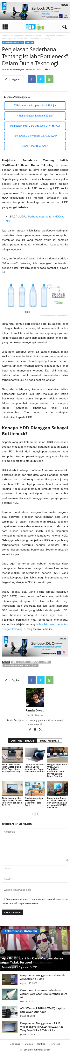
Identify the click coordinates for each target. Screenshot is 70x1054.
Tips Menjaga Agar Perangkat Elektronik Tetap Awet (34, 801)
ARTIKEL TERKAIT (22, 740)
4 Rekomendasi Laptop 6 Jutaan (35, 115)
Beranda (6, 35)
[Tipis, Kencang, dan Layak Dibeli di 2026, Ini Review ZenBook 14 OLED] (12, 788)
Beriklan (41, 1043)
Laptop (46, 662)
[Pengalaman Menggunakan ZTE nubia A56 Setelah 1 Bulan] (10, 979)
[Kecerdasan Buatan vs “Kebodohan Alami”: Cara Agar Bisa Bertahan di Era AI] (10, 994)
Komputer (34, 662)
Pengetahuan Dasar (22, 35)
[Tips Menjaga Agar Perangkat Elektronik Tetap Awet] (35, 788)
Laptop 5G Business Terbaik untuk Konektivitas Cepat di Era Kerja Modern (35, 768)
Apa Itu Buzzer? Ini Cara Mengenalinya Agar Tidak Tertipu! (32, 960)
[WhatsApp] (49, 79)
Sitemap (29, 1043)
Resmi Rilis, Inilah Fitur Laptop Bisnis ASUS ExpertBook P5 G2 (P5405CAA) (11, 768)
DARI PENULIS (49, 740)
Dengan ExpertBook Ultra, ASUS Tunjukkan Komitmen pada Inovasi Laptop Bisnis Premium (57, 770)
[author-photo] (35, 697)
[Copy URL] (58, 79)
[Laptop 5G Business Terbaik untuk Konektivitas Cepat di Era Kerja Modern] (35, 755)
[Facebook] (32, 79)
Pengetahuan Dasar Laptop (17, 665)
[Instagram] (35, 730)
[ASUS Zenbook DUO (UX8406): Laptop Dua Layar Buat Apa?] (10, 1012)
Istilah (38, 35)
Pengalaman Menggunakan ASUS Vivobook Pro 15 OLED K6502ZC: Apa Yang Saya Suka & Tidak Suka (42, 1026)
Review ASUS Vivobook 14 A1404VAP (35, 135)
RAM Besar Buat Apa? (35, 145)
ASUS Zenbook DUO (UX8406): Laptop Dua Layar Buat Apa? (42, 1009)
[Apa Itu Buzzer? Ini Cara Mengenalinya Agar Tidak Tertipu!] (35, 948)
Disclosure (15, 1043)
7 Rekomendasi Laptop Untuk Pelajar (35, 105)
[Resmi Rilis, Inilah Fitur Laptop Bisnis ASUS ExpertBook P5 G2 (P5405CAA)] (12, 755)
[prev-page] (33, 814)
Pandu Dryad (17, 69)
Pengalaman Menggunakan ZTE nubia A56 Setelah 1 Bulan (42, 977)
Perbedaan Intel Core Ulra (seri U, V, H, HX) (35, 125)
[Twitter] (41, 79)
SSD (35, 665)
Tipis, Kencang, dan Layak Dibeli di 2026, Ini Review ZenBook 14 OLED (12, 801)
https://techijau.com (35, 715)
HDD (14, 662)
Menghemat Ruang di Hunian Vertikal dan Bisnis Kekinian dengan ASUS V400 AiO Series (57, 803)
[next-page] (37, 814)
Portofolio (55, 1043)
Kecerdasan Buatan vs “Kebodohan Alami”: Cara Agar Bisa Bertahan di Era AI (43, 994)
